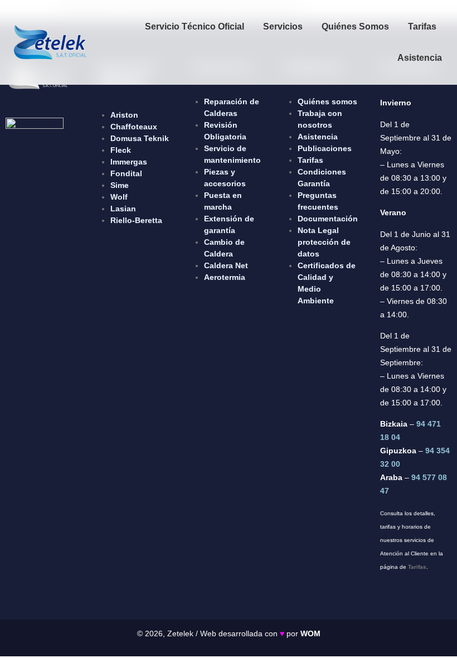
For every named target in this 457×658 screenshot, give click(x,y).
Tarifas (422, 26)
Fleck (120, 150)
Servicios (283, 26)
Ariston (124, 114)
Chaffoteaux (133, 126)
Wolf (119, 196)
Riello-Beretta (136, 220)
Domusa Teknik (139, 138)
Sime (119, 185)
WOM (310, 633)
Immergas (128, 161)
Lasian (123, 208)
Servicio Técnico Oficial (194, 26)
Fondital (126, 173)
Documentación (328, 218)
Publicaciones (325, 148)
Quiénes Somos (355, 26)
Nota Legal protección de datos (324, 242)
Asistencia (419, 57)
